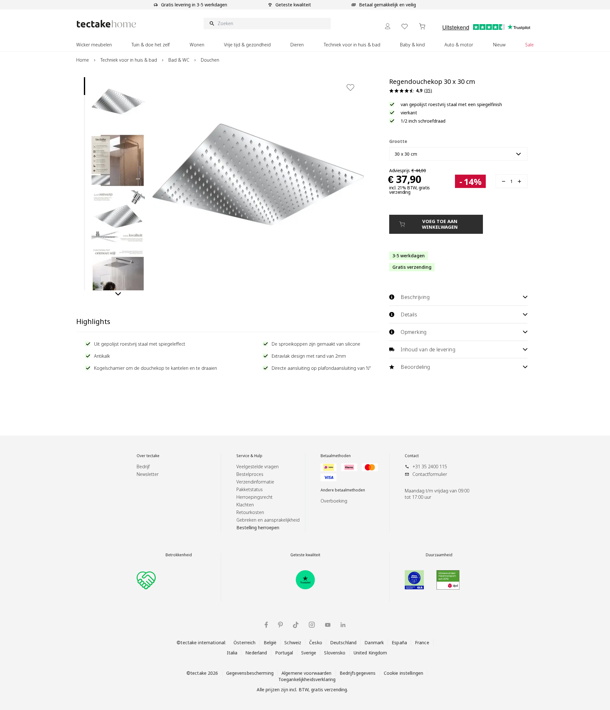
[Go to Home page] (106, 23)
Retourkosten (250, 512)
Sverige (308, 653)
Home (82, 60)
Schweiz (292, 642)
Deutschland (343, 642)
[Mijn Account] (387, 26)
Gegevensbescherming (250, 673)
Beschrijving (415, 297)
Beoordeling (415, 366)
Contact (412, 455)
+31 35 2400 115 (429, 466)
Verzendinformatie (255, 482)
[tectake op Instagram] (312, 625)
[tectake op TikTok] (296, 625)
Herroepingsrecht (254, 497)
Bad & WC (178, 60)
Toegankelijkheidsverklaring (307, 679)
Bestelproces (249, 474)
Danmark (374, 642)
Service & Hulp (249, 455)
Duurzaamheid (439, 555)
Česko (315, 642)
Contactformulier (429, 474)
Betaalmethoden (336, 455)
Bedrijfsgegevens (358, 673)
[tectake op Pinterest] (280, 625)
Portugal (284, 653)
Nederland (256, 653)
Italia (232, 653)
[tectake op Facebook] (266, 625)
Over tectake (148, 455)
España (399, 642)
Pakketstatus (249, 489)
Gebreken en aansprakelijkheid (268, 520)
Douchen (210, 60)
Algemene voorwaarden (306, 673)
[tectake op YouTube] (327, 625)
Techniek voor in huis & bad (128, 60)
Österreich (244, 642)
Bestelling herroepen (257, 527)
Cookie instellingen (403, 673)
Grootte (398, 141)
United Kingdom (370, 653)
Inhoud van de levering (428, 349)
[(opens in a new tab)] (305, 579)
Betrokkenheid (179, 555)
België (270, 642)
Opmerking (414, 331)
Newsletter (148, 474)
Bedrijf (143, 466)
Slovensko (334, 653)
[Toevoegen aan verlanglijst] (350, 87)
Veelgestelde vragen (257, 466)
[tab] (84, 86)
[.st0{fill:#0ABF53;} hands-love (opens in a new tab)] (146, 579)
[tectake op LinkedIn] (343, 624)
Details (409, 314)
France (422, 642)
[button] (118, 104)
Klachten (245, 505)
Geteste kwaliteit (305, 555)
